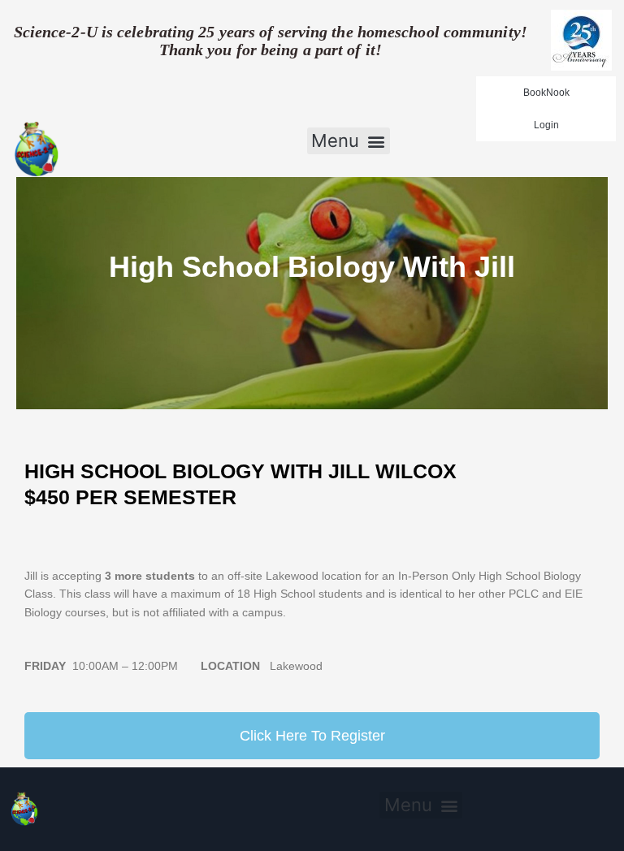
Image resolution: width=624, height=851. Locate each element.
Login (546, 125)
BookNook (546, 92)
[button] (348, 141)
